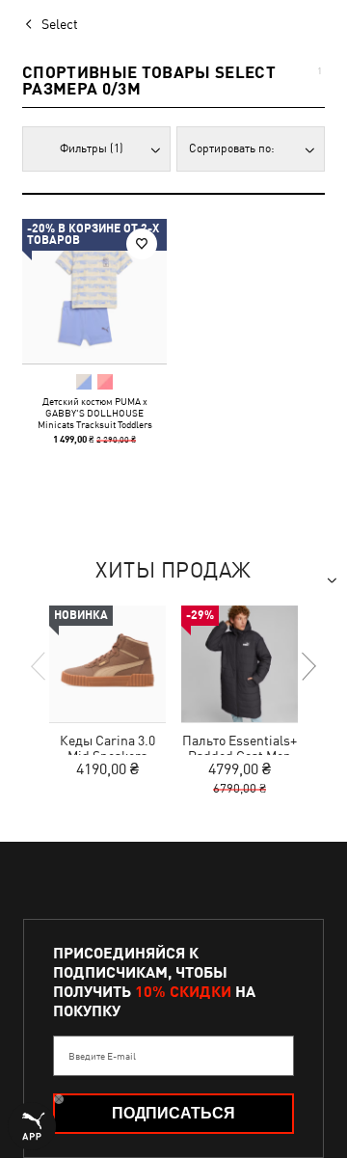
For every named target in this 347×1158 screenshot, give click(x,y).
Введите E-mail (102, 1056)
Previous (39, 666)
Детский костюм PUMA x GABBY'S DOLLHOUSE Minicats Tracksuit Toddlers (95, 412)
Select (59, 24)
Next (307, 666)
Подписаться (173, 1113)
